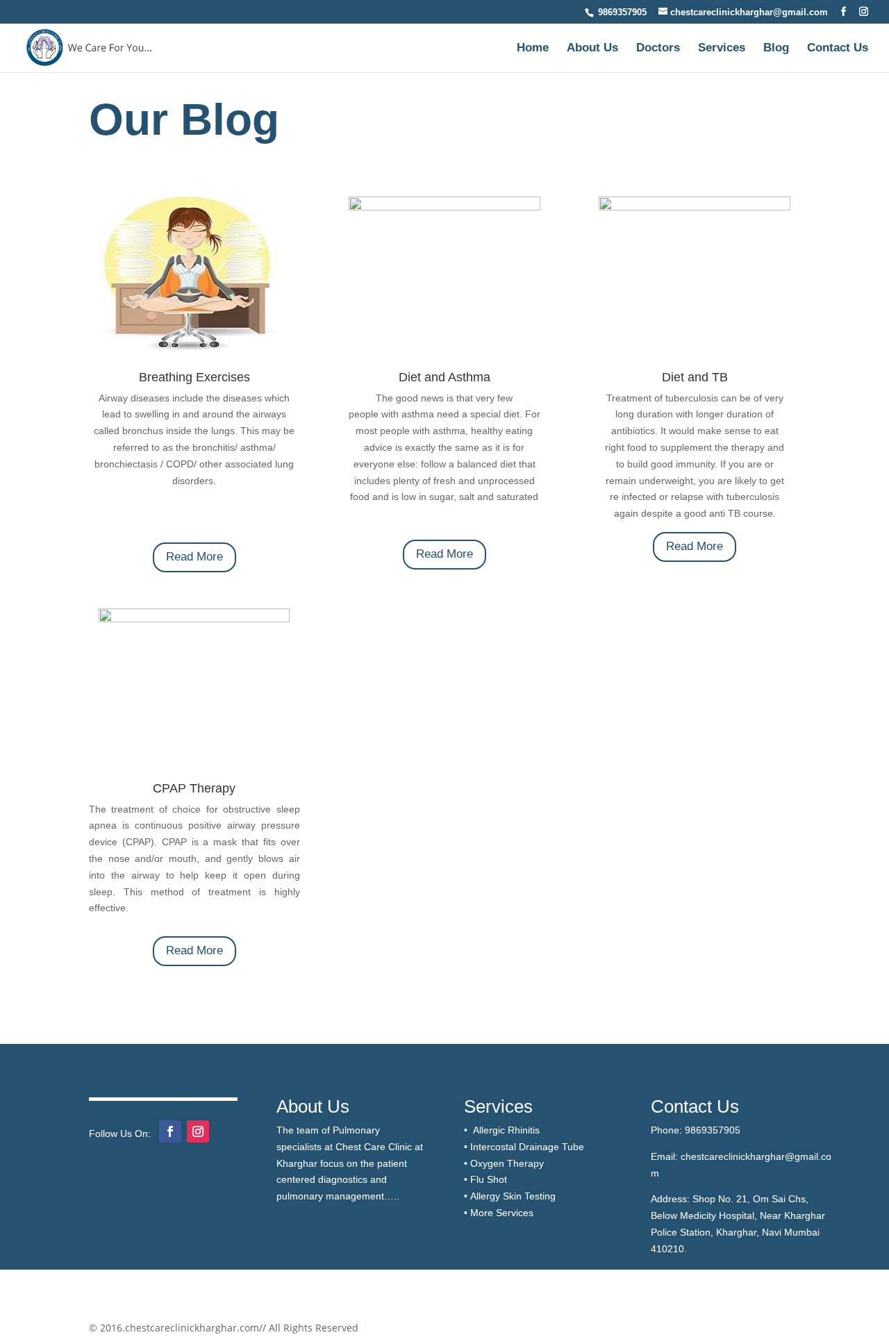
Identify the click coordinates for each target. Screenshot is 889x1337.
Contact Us (837, 48)
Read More (194, 556)
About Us (592, 48)
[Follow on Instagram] (198, 1131)
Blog (776, 48)
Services (721, 48)
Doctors (658, 48)
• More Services (498, 1212)
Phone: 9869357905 (695, 1130)
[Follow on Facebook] (170, 1131)
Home (533, 48)
